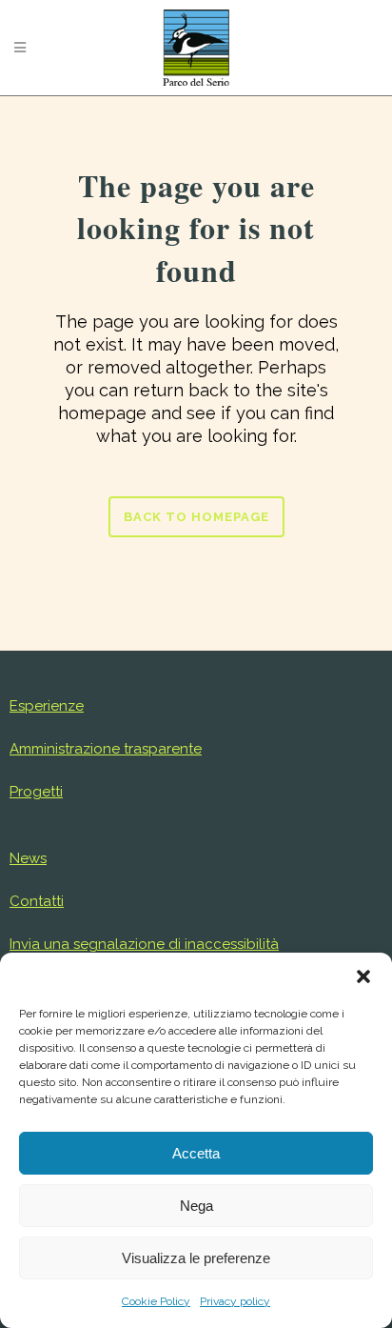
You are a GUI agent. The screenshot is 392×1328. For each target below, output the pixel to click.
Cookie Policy (156, 1301)
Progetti (36, 791)
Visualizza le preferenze (196, 1258)
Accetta (196, 1153)
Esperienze (47, 705)
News (28, 858)
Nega (196, 1205)
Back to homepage (196, 517)
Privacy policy (235, 1301)
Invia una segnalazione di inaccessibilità (144, 944)
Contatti (37, 901)
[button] (363, 976)
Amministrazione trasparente (106, 748)
